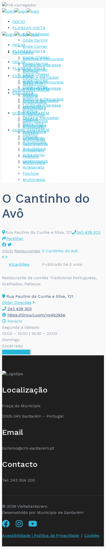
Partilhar (14, 238)
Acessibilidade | (18, 535)
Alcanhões (19, 264)
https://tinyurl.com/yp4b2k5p (36, 314)
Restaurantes (27, 250)
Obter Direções (16, 302)
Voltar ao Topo (16, 352)
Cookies (91, 535)
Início (7, 250)
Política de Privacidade (56, 535)
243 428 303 (88, 232)
